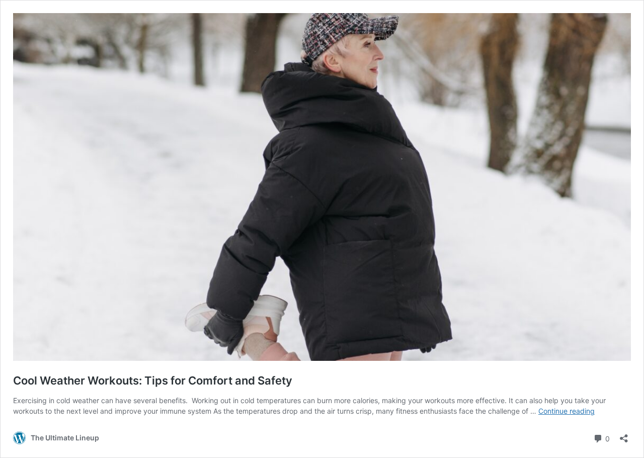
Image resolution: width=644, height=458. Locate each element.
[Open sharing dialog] (624, 435)
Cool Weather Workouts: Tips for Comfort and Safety (152, 380)
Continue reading (566, 411)
